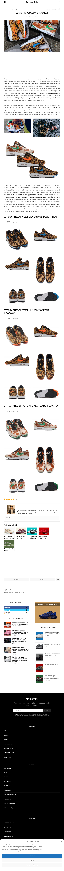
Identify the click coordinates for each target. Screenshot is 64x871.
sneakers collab (19, 592)
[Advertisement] (32, 66)
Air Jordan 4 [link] (7, 785)
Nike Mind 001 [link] (7, 799)
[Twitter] (9, 518)
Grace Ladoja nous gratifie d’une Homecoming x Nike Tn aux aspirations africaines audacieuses (51, 677)
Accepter (32, 856)
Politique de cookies (31, 868)
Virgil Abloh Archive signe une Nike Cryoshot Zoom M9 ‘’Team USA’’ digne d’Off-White (52, 634)
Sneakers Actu (7, 9)
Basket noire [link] (8, 827)
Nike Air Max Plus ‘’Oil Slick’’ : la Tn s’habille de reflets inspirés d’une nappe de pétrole (20, 641)
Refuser (32, 860)
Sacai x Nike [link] (7, 757)
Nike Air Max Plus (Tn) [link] (10, 794)
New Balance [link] (8, 744)
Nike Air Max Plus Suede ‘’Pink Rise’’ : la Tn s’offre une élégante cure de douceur (20, 632)
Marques (16, 9)
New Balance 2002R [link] (9, 803)
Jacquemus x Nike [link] (9, 748)
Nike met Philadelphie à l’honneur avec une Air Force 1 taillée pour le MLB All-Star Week (20, 650)
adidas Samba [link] (8, 768)
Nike (22, 9)
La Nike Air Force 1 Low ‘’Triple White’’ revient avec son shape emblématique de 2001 (19, 659)
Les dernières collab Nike (48, 627)
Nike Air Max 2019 (9, 592)
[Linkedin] (7, 518)
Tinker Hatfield (48, 114)
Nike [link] (5, 730)
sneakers (6, 206)
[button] (61, 841)
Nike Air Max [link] (7, 790)
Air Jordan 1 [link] (7, 777)
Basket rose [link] (7, 831)
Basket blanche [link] (9, 823)
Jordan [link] (6, 735)
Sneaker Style (32, 2)
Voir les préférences (32, 865)
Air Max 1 (35, 9)
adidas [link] (6, 739)
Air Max (28, 9)
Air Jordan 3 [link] (7, 781)
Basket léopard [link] (8, 836)
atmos (29, 192)
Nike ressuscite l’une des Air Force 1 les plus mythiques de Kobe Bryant (20, 624)
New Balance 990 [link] (9, 808)
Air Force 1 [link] (7, 772)
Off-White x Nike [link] (9, 752)
